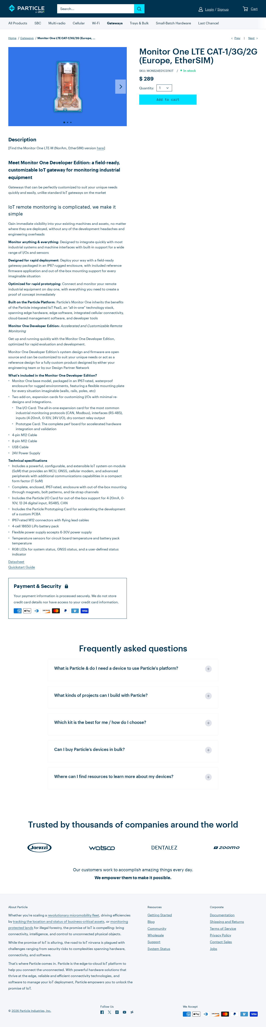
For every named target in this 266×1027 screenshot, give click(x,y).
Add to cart (167, 100)
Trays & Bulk (139, 23)
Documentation (222, 915)
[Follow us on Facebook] (102, 1012)
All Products (17, 23)
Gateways (115, 23)
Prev (237, 38)
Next (251, 38)
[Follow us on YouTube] (124, 1012)
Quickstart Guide (21, 567)
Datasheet (16, 562)
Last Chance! (208, 23)
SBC (37, 23)
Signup (223, 9)
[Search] (139, 8)
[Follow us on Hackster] (132, 1012)
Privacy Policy (220, 935)
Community (157, 928)
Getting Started (160, 915)
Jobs (213, 949)
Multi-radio (56, 23)
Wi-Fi (96, 23)
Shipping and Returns (227, 922)
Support (154, 942)
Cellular (79, 23)
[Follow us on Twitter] (109, 1012)
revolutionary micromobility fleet (73, 915)
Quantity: (146, 88)
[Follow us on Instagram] (117, 1012)
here (100, 148)
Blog (151, 922)
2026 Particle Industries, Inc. (31, 1010)
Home (12, 38)
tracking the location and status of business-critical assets (58, 921)
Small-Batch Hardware (173, 23)
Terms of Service (223, 928)
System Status (159, 949)
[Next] (120, 87)
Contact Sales (221, 942)
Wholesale (156, 935)
